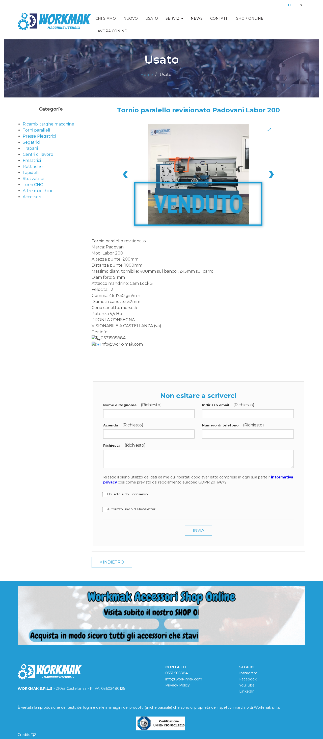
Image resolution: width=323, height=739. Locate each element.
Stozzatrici (33, 178)
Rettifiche (33, 166)
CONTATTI (219, 18)
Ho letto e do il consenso (127, 494)
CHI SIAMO (105, 18)
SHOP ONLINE (249, 18)
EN (300, 5)
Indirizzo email (215, 405)
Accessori (32, 196)
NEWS (197, 18)
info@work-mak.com (183, 679)
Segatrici (31, 142)
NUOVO (130, 18)
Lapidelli (31, 172)
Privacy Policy (177, 685)
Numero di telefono (220, 425)
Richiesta (111, 445)
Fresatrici (32, 160)
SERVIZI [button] (173, 18)
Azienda (110, 425)
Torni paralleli (36, 130)
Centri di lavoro (38, 154)
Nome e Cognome (120, 405)
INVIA (198, 530)
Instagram (248, 673)
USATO (151, 18)
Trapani (30, 148)
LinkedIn (247, 691)
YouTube (247, 685)
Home (147, 74)
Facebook (248, 679)
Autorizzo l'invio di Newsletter (131, 509)
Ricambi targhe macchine (48, 124)
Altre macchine (38, 190)
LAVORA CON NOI (112, 31)
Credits (24, 734)
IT (289, 5)
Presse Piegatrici (39, 136)
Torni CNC (33, 184)
